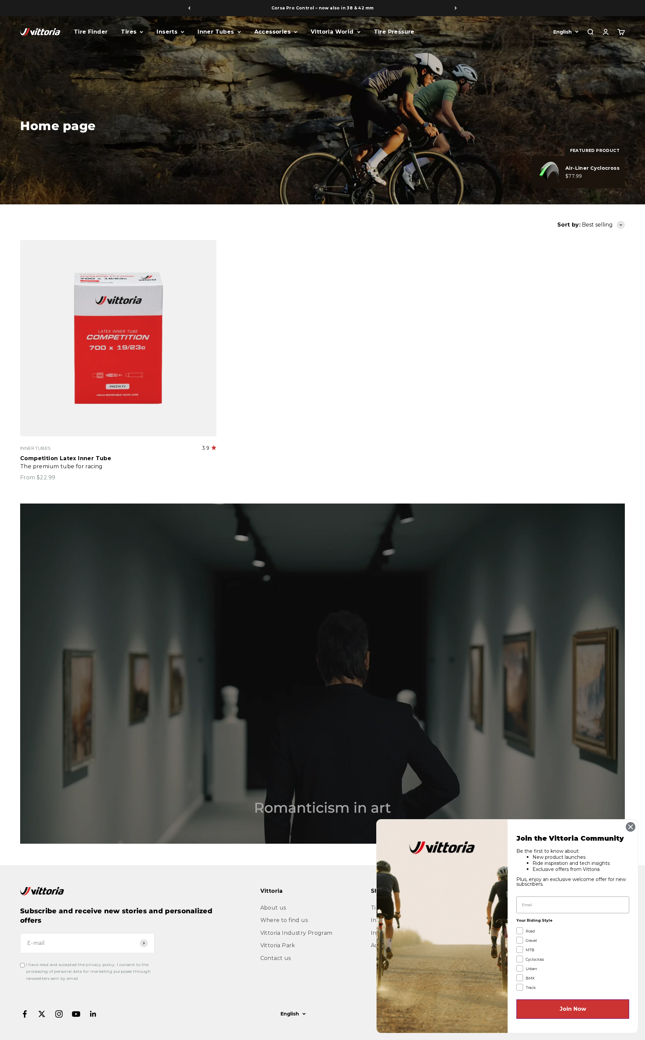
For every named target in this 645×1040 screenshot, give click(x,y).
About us (273, 908)
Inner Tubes (216, 32)
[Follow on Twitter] (41, 1013)
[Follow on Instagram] (58, 1013)
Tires (128, 32)
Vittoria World (332, 32)
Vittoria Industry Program (296, 933)
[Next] (456, 8)
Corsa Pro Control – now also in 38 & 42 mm (322, 7)
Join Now (573, 1009)
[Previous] (189, 8)
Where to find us (284, 920)
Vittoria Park (277, 945)
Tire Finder (91, 32)
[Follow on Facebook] (24, 1013)
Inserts (167, 32)
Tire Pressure (394, 32)
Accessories (272, 32)
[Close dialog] (631, 827)
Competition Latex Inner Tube (65, 458)
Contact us (275, 958)
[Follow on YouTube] (76, 1013)
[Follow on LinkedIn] (93, 1013)
